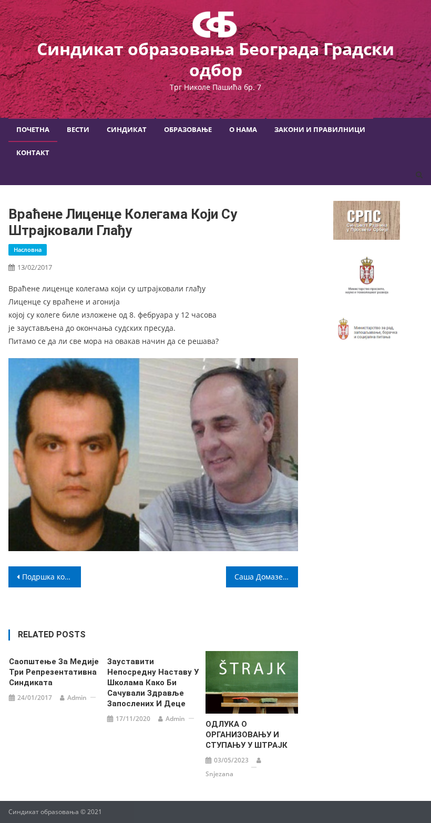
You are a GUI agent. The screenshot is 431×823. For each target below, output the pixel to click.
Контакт (32, 152)
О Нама (243, 129)
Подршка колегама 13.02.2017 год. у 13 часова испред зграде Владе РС (51, 577)
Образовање (188, 129)
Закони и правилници (319, 129)
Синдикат (127, 129)
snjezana (219, 773)
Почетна (32, 129)
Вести (78, 129)
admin (77, 697)
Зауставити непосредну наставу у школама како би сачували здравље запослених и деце (153, 682)
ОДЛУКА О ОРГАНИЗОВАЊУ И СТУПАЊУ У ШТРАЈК (247, 734)
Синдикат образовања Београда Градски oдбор (215, 59)
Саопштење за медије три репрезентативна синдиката (54, 672)
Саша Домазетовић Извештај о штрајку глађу (266, 577)
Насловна (28, 249)
